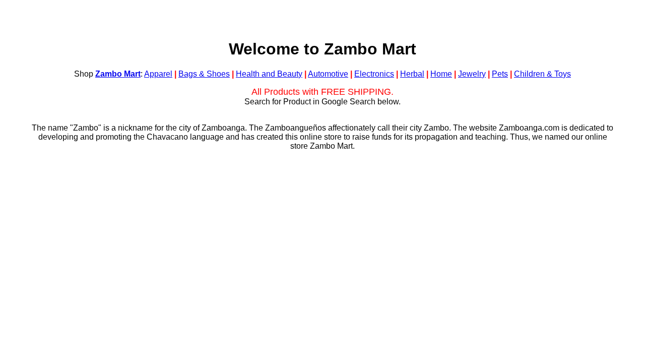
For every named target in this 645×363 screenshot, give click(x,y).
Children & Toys (542, 74)
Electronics (374, 74)
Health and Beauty (269, 74)
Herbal (412, 74)
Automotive (328, 74)
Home (441, 74)
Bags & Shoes (204, 74)
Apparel (158, 74)
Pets (500, 74)
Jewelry (472, 74)
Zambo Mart (118, 74)
